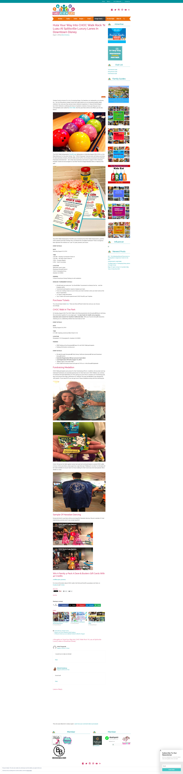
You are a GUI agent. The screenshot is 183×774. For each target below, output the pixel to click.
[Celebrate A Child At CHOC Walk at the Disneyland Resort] (61, 616)
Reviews (60, 19)
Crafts (75, 19)
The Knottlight (110, 19)
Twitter (62, 585)
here (68, 304)
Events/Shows (57, 630)
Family (68, 19)
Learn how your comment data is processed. (86, 724)
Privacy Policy (29, 770)
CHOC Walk (72, 107)
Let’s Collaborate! (117, 1)
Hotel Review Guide (112, 73)
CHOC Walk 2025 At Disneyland (78, 622)
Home (103, 1)
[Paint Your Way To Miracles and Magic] (96, 616)
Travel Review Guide (112, 69)
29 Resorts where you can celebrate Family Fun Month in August (69, 634)
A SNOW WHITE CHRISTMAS (115, 261)
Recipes (81, 19)
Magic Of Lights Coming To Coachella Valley (118, 267)
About (108, 1)
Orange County (99, 19)
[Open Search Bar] (124, 19)
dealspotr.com (112, 741)
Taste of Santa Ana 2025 (114, 269)
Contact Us (127, 1)
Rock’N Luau (73, 154)
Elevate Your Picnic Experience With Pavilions (65, 632)
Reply (56, 659)
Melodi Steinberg (62, 668)
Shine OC (119, 19)
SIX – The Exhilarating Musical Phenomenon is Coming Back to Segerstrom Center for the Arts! (119, 258)
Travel (89, 19)
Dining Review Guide (112, 71)
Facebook (55, 585)
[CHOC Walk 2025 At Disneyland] (79, 616)
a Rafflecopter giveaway (59, 579)
